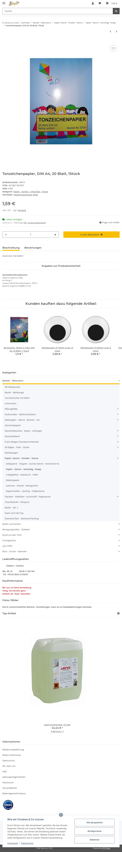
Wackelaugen (11, 452)
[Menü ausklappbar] (3, 2)
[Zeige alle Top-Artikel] (118, 613)
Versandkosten (9, 788)
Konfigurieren (95, 831)
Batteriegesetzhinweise (14, 793)
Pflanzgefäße (11, 408)
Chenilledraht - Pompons (17, 502)
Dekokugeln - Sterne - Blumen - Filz (22, 419)
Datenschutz (27, 843)
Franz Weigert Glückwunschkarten (22, 441)
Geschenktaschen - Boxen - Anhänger (23, 430)
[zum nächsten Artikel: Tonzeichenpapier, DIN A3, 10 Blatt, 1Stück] (117, 31)
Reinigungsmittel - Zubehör (16, 529)
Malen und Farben (11, 524)
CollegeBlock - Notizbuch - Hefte (22, 474)
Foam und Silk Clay (14, 513)
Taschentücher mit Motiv (17, 398)
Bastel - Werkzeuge (14, 392)
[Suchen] (116, 11)
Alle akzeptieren (94, 822)
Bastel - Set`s (11, 507)
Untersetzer (11, 403)
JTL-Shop (106, 848)
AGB (4, 771)
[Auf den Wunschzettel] (113, 48)
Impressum (12, 843)
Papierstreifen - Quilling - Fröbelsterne (25, 491)
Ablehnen (95, 839)
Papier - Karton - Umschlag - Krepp (30, 191)
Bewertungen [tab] (33, 247)
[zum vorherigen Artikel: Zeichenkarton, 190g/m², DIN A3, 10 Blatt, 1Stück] (110, 31)
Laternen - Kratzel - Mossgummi (22, 485)
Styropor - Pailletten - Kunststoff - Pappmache (27, 496)
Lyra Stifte (7, 545)
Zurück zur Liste (11, 22)
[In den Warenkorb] (4, 41)
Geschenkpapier (13, 425)
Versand (22, 210)
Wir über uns (8, 766)
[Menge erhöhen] (55, 235)
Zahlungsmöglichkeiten (14, 777)
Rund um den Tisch (12, 535)
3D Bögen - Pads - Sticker (17, 447)
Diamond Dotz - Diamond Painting (22, 518)
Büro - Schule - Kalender (14, 551)
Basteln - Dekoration (12, 380)
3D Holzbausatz (12, 387)
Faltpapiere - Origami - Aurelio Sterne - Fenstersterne (32, 463)
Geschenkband (12, 436)
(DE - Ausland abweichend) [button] (35, 222)
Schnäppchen (9, 540)
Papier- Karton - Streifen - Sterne (21, 458)
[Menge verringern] (6, 235)
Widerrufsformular (11, 755)
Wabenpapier (12, 480)
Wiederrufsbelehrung (13, 749)
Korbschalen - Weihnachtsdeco (20, 414)
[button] (92, 3)
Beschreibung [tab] (11, 247)
